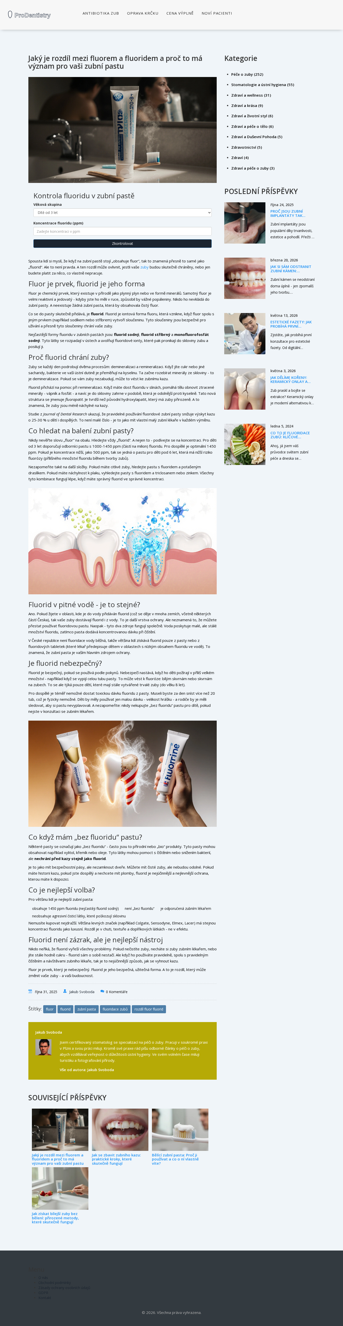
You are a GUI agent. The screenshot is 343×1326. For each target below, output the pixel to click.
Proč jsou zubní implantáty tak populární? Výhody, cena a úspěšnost (290, 217)
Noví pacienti (217, 13)
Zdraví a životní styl (252, 115)
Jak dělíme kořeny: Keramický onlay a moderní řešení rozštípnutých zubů (291, 384)
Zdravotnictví (246, 147)
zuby (144, 266)
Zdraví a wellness (251, 95)
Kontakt (44, 1297)
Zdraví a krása (247, 105)
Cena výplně (180, 13)
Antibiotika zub (101, 13)
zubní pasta (86, 1009)
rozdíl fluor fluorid (149, 1009)
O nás (43, 1277)
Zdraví (240, 157)
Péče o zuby (247, 74)
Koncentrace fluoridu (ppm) (58, 223)
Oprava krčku (142, 13)
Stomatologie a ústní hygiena (262, 84)
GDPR (43, 1292)
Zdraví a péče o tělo (252, 126)
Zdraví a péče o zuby (252, 168)
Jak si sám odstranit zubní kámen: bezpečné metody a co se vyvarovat (290, 273)
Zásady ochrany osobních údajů (64, 1287)
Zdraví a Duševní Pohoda (256, 136)
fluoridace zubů (115, 1009)
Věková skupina (47, 204)
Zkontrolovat (122, 243)
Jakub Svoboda (81, 991)
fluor (49, 1009)
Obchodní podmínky (54, 1282)
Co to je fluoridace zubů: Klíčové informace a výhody (290, 437)
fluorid (65, 1009)
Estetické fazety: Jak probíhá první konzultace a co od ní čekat (291, 328)
